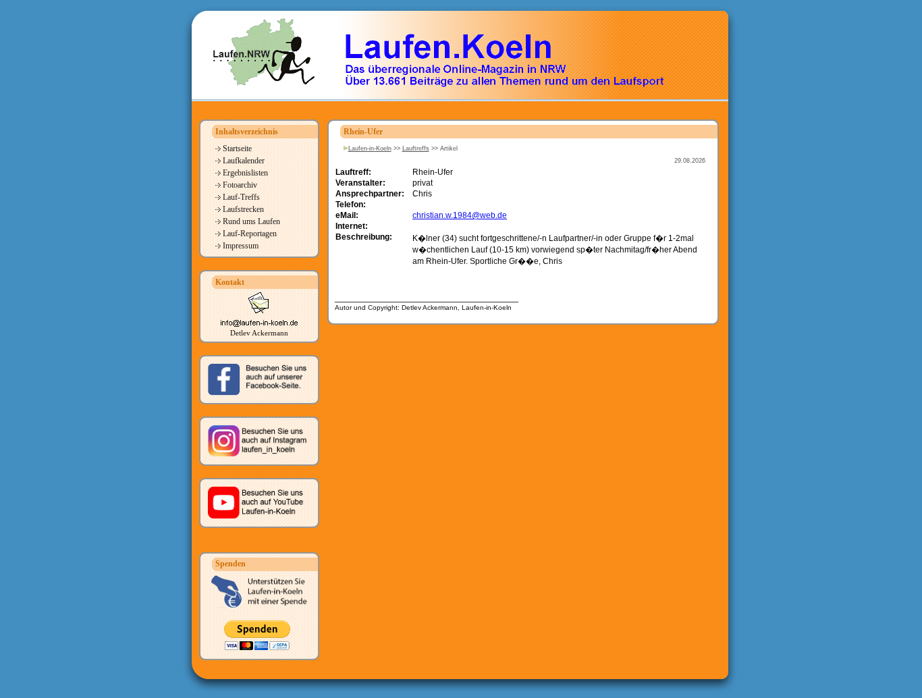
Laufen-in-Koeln (369, 148)
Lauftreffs (415, 148)
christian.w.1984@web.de (459, 215)
